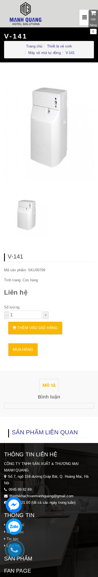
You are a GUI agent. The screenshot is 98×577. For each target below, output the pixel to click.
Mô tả (49, 385)
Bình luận (49, 397)
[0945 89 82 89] (17, 552)
